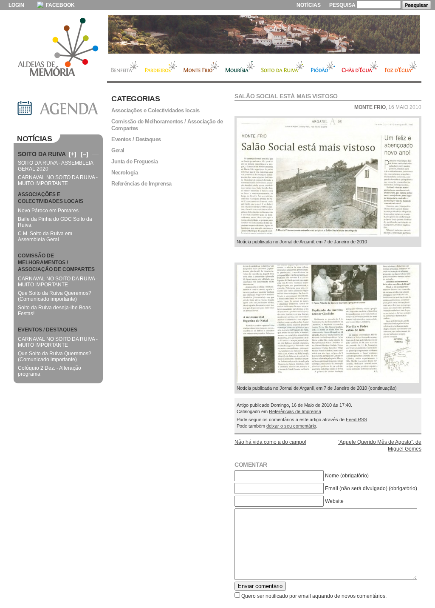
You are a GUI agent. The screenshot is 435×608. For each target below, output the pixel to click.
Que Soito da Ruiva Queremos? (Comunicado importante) (54, 296)
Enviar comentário (260, 586)
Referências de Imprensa (295, 411)
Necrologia (124, 172)
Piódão (323, 67)
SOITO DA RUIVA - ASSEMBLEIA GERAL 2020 (55, 166)
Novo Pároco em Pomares (48, 211)
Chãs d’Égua (360, 67)
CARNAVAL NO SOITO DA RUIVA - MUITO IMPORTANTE (58, 180)
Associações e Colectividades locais (155, 110)
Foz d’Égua (401, 67)
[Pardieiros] (264, 34)
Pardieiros (160, 67)
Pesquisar (416, 5)
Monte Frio (201, 67)
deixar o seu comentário (291, 425)
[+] (72, 154)
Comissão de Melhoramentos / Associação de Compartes (167, 124)
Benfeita (124, 67)
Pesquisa (342, 5)
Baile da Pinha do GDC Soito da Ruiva (55, 222)
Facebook (60, 5)
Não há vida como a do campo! (270, 442)
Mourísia (240, 67)
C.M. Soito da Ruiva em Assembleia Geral (45, 237)
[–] (84, 154)
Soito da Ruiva (283, 67)
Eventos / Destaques (136, 139)
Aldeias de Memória (58, 47)
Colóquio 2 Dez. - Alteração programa (49, 371)
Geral (117, 150)
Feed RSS (356, 419)
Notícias (309, 5)
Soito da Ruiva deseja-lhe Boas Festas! (54, 311)
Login (16, 5)
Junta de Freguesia (134, 161)
